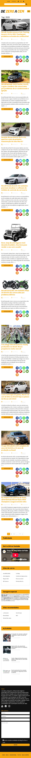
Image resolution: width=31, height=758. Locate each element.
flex (28, 597)
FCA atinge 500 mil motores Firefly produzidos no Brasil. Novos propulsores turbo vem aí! (14, 346)
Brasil (4, 595)
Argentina (20, 594)
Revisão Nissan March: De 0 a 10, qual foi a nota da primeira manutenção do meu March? (13, 139)
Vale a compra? (25, 755)
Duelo (7, 755)
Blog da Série (6, 578)
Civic (10, 596)
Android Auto (12, 594)
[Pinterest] (17, 60)
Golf (14, 598)
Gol (12, 598)
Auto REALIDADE (6, 573)
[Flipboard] (20, 60)
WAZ (17, 615)
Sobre (8, 1)
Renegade (17, 599)
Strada (26, 599)
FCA (25, 597)
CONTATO (14, 1)
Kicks (2, 599)
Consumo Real (12, 755)
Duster (23, 596)
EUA (22, 597)
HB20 (16, 598)
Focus (2, 598)
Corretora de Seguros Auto (21, 576)
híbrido (22, 598)
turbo (8, 600)
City (8, 596)
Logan (5, 599)
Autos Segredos (6, 576)
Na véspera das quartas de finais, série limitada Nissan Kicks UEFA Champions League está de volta (14, 499)
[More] (17, 64)
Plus (12, 599)
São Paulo (3, 600)
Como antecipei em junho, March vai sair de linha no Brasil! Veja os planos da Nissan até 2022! (15, 396)
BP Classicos (5, 581)
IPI (26, 598)
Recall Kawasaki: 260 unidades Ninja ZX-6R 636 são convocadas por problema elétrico (15, 292)
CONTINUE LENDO (7, 56)
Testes (19, 755)
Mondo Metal (6, 615)
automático (26, 594)
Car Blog (18, 573)
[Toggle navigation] (28, 11)
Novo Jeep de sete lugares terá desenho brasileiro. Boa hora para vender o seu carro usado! (14, 245)
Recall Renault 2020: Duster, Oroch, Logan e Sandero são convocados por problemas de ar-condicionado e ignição (15, 87)
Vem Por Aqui (19, 613)
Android (7, 594)
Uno (11, 600)
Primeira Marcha (19, 581)
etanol (16, 597)
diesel (20, 596)
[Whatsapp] (23, 57)
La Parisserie (6, 613)
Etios (20, 597)
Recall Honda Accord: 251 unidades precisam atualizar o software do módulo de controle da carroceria (14, 188)
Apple (17, 594)
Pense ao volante (19, 578)
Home (3, 755)
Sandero (22, 599)
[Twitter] (20, 57)
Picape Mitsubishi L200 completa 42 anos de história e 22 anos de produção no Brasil (15, 448)
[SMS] (23, 60)
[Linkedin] (27, 57)
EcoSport (27, 596)
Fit (26, 597)
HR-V (19, 598)
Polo (14, 599)
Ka (27, 598)
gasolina (7, 598)
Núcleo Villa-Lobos (7, 618)
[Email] (27, 60)
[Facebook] (17, 57)
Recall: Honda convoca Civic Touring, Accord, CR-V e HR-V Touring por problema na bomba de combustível (15, 34)
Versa (13, 600)
